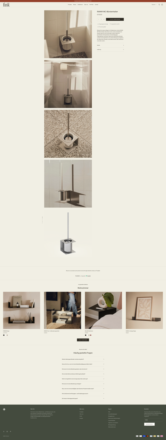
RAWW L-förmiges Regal (131, 331)
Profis (81, 416)
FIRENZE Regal (6, 331)
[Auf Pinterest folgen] (10, 431)
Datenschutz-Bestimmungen (114, 418)
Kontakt (96, 4)
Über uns (86, 4)
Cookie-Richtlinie (111, 420)
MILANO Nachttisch (89, 331)
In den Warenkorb (115, 19)
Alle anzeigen (83, 340)
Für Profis (91, 4)
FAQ (109, 412)
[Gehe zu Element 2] (42, 218)
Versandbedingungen (112, 414)
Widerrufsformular (112, 427)
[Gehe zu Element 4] (42, 221)
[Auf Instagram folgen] (7, 431)
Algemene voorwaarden (113, 422)
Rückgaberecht (111, 416)
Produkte (70, 4)
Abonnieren (149, 424)
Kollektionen (80, 4)
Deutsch (153, 4)
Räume (74, 4)
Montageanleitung (112, 425)
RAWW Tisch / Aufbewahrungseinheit (51, 331)
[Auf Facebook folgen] (3, 431)
